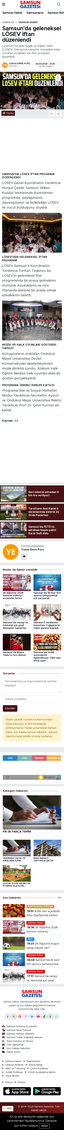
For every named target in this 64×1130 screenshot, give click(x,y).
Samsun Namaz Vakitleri (20, 1034)
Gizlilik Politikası (14, 1072)
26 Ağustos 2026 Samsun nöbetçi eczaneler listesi (13, 596)
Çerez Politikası (39, 1068)
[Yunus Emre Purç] (11, 551)
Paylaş (10, 113)
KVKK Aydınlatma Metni (41, 1072)
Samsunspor (35, 12)
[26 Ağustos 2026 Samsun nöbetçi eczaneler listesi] (17, 582)
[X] (14, 1016)
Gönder (10, 708)
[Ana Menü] (3, 4)
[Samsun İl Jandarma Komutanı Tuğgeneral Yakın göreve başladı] (47, 612)
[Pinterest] (20, 1016)
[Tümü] (59, 897)
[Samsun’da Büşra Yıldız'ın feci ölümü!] (17, 642)
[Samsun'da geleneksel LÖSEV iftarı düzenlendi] (32, 90)
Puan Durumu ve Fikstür (20, 1041)
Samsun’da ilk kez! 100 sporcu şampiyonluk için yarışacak (47, 596)
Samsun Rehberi (14, 1065)
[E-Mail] (24, 556)
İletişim (22, 1082)
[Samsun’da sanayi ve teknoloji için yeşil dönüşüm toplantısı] (17, 612)
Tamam (44, 1126)
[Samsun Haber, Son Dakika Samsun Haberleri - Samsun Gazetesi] (30, 4)
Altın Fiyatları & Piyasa (40, 906)
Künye (9, 1082)
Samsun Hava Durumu (19, 1030)
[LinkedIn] (32, 1016)
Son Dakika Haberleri (18, 1048)
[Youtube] (38, 1016)
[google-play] (47, 1091)
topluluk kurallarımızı (34, 719)
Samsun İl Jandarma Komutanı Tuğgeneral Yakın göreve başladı (46, 625)
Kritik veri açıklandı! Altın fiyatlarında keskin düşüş (43, 913)
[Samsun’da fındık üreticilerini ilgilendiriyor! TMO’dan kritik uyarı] (47, 642)
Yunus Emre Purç (32, 549)
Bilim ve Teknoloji (15, 1068)
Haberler (8, 22)
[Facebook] (8, 1016)
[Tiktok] (44, 1016)
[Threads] (50, 1016)
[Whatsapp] (56, 1016)
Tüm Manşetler (15, 1045)
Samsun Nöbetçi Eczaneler (22, 1026)
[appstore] (17, 1091)
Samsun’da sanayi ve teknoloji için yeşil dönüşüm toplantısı (15, 625)
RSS (9, 1108)
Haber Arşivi (13, 1052)
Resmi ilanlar (36, 1065)
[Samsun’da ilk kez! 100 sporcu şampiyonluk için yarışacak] (47, 582)
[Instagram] (26, 1016)
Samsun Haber (12, 12)
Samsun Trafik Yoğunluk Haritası (24, 1037)
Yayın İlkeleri (12, 1076)
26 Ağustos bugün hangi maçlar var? (42, 945)
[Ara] (59, 4)
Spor (30, 939)
